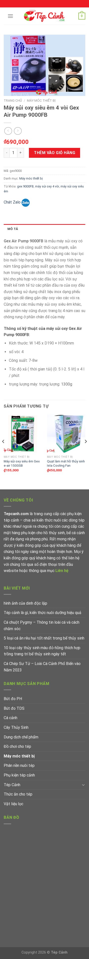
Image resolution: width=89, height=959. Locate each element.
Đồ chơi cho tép (17, 746)
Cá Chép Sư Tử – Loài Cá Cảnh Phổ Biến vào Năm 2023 (42, 666)
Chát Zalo (13, 202)
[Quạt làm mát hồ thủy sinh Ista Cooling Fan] (66, 433)
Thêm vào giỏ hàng (54, 152)
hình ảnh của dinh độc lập (25, 603)
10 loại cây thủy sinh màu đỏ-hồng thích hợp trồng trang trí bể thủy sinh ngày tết (42, 651)
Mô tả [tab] (12, 229)
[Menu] (10, 16)
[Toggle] (83, 785)
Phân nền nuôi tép (19, 765)
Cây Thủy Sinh (16, 727)
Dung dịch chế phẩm (21, 737)
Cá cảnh (10, 717)
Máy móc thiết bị (41, 100)
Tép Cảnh (12, 784)
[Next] (85, 451)
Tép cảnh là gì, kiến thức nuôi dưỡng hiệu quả (42, 612)
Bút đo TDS (14, 708)
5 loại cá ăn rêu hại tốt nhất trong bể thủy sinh (44, 638)
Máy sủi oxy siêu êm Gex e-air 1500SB (22, 463)
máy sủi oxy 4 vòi (47, 186)
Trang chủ (13, 100)
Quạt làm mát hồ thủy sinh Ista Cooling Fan (66, 463)
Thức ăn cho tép (18, 794)
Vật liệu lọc (13, 803)
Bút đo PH (13, 698)
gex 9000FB (25, 186)
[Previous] (3, 451)
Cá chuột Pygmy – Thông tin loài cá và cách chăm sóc (41, 625)
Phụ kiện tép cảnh (19, 775)
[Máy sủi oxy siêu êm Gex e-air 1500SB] (23, 433)
